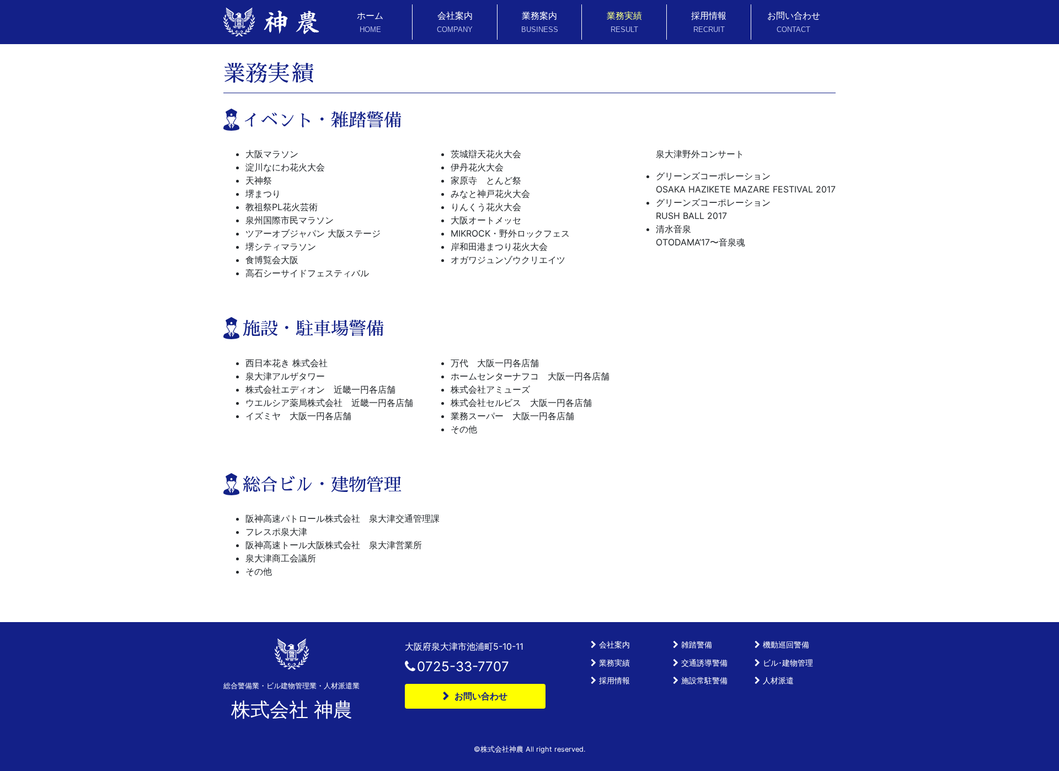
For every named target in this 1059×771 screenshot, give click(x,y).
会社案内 (455, 22)
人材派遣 (778, 680)
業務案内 (539, 22)
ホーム (370, 22)
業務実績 (624, 22)
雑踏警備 (696, 644)
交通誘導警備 (704, 662)
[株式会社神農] (271, 22)
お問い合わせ (793, 22)
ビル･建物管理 (788, 662)
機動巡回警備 (786, 644)
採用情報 (708, 22)
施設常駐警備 (704, 680)
